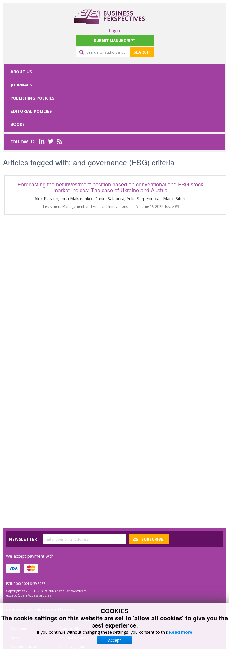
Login (114, 30)
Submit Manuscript (114, 40)
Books (17, 124)
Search (142, 52)
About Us (21, 72)
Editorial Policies (31, 111)
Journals (21, 85)
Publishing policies (32, 98)
